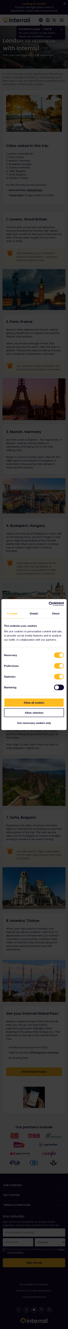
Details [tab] (34, 613)
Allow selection (34, 712)
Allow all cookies (34, 702)
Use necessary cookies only (34, 722)
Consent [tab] (12, 613)
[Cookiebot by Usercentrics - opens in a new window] (49, 604)
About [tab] (56, 613)
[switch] (59, 666)
